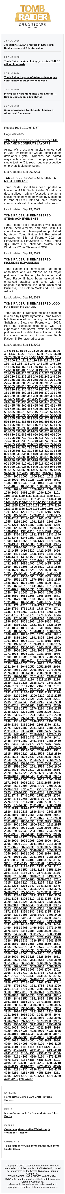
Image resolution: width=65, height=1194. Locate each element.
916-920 (44, 463)
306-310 (21, 386)
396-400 (55, 395)
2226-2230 (44, 698)
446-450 (55, 402)
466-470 (44, 405)
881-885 (21, 460)
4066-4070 (54, 1037)
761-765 (32, 444)
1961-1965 (37, 650)
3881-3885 (20, 1005)
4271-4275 (37, 1075)
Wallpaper (10, 1132)
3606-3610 (37, 953)
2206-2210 (37, 695)
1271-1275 (11, 524)
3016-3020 (54, 843)
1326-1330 (20, 534)
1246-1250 (44, 518)
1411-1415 (11, 550)
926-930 (9, 466)
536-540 (32, 415)
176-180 (9, 370)
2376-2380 (20, 727)
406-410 (21, 399)
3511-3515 (11, 937)
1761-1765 (11, 615)
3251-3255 (20, 889)
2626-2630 (37, 773)
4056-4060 (20, 1037)
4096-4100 (37, 1043)
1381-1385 (27, 544)
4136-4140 (54, 1050)
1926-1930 (37, 644)
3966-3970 (11, 1021)
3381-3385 (44, 911)
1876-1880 (44, 634)
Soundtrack (19, 1113)
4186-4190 (44, 1059)
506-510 (21, 412)
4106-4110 (11, 1046)
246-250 (55, 376)
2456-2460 (54, 740)
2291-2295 (27, 711)
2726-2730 (20, 792)
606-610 (21, 424)
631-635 (21, 428)
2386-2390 (54, 727)
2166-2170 (20, 689)
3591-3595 (44, 950)
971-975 (55, 470)
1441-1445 (54, 553)
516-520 (44, 412)
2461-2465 (11, 744)
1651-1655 (54, 592)
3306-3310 (27, 898)
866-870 (44, 457)
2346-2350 (37, 721)
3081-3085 (37, 856)
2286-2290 (11, 711)
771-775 (55, 444)
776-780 (9, 447)
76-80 (16, 357)
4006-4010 (27, 1027)
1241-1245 (27, 518)
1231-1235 (54, 515)
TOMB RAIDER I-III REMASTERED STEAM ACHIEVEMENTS (27, 217)
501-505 (9, 412)
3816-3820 (37, 992)
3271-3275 (27, 892)
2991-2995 (27, 840)
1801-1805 (27, 621)
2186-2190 (27, 692)
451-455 (9, 405)
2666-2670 (54, 779)
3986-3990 (20, 1024)
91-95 (40, 357)
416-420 (44, 399)
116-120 (37, 360)
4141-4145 (11, 1053)
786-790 (32, 447)
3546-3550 (11, 943)
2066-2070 (37, 669)
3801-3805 (44, 988)
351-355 (9, 392)
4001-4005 (11, 1027)
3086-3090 (54, 856)
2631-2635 (54, 773)
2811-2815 (11, 808)
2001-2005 (54, 656)
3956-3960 (37, 1017)
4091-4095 (20, 1043)
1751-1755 (37, 611)
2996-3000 (44, 840)
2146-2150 (11, 686)
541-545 (44, 415)
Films (55, 1113)
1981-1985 (44, 653)
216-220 (44, 373)
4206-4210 (54, 1063)
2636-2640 (11, 776)
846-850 (55, 453)
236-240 (32, 376)
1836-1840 (27, 627)
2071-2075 (54, 669)
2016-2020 (44, 660)
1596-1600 (44, 582)
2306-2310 (20, 715)
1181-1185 (11, 508)
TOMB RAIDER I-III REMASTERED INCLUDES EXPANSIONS (27, 261)
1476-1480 (54, 560)
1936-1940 (11, 647)
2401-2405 (44, 731)
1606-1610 (20, 586)
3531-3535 (20, 940)
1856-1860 (37, 631)
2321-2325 (11, 718)
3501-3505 (37, 934)
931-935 (21, 466)
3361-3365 (37, 908)
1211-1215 (44, 511)
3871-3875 (44, 1001)
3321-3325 (20, 901)
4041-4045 (27, 1034)
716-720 (44, 437)
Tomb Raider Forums (17, 1145)
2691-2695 (20, 785)
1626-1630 (27, 589)
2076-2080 (11, 673)
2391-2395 (11, 731)
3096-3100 (27, 860)
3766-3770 (44, 982)
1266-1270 (54, 521)
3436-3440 (54, 921)
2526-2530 (54, 753)
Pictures (47, 1096)
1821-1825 (37, 624)
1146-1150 (25, 502)
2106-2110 (54, 676)
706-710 (21, 437)
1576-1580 (37, 579)
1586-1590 (11, 582)
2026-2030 (20, 663)
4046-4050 (44, 1034)
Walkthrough (42, 1129)
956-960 (21, 470)
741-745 (44, 441)
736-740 (32, 441)
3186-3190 (37, 876)
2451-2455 (37, 740)
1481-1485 (11, 563)
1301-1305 (54, 528)
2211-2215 (54, 695)
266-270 (44, 379)
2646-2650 (44, 776)
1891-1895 (37, 637)
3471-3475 (54, 927)
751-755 (9, 444)
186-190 (32, 370)
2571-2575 (27, 763)
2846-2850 (11, 814)
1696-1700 (27, 602)
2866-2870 (20, 818)
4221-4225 (44, 1066)
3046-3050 (37, 850)
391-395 (44, 395)
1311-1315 (27, 531)
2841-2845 (54, 811)
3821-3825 (54, 992)
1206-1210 (27, 511)
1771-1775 (44, 615)
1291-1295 (20, 528)
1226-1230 (37, 515)
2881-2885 (11, 821)
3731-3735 (44, 976)
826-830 (9, 453)
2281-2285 (54, 708)
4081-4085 (44, 1040)
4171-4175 (54, 1056)
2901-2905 (20, 824)
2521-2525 (37, 753)
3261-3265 (54, 889)
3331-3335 (54, 901)
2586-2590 (20, 766)
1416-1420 (27, 550)
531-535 (21, 415)
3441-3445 (11, 924)
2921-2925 (27, 827)
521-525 (55, 412)
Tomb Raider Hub (41, 1145)
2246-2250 (54, 702)
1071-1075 (20, 489)
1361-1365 (20, 540)
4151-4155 (44, 1053)
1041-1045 (37, 482)
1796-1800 (11, 621)
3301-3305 (11, 898)
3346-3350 (44, 905)
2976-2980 (37, 837)
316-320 (44, 386)
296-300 (55, 383)
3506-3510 (54, 934)
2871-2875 (37, 818)
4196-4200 (20, 1063)
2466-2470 (27, 744)
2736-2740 (54, 792)
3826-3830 (11, 995)
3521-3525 (44, 937)
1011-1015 (54, 476)
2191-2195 (44, 692)
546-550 (55, 415)
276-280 (9, 383)
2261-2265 (44, 705)
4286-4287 (26, 1079)
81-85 (24, 357)
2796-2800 (20, 805)
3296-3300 (54, 895)
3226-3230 (54, 882)
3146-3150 (20, 869)
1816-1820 (20, 624)
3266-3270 (11, 892)
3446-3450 (27, 924)
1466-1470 (20, 560)
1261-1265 (37, 521)
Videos (47, 1113)
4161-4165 (20, 1056)
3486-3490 (44, 930)
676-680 (9, 434)
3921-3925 (37, 1011)
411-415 (32, 399)
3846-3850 (20, 998)
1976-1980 (27, 653)
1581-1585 (54, 579)
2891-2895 (44, 821)
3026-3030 (27, 847)
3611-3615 (54, 953)
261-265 (32, 379)
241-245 (44, 376)
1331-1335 (37, 534)
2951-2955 (11, 834)
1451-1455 (27, 557)
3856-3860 (54, 998)
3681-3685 (54, 966)
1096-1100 (44, 492)
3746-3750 (37, 979)
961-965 (32, 470)
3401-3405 (54, 914)
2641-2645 (27, 776)
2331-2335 (44, 718)
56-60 (39, 354)
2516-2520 (20, 753)
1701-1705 (44, 602)
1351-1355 (44, 537)
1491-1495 (44, 563)
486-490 (32, 408)
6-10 (12, 350)
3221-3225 (37, 882)
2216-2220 (11, 698)
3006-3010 (20, 843)
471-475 (55, 405)
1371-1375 (54, 540)
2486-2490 (37, 747)
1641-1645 (20, 592)
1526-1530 (44, 569)
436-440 (32, 402)
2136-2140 (37, 682)
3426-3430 (20, 921)
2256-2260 (27, 705)
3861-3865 (11, 1001)
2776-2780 (11, 802)
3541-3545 (54, 940)
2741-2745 (11, 795)
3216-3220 (20, 882)
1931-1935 (54, 644)
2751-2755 (44, 795)
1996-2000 (37, 656)
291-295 (44, 383)
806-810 (21, 450)
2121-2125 (44, 679)
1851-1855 (20, 631)
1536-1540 (20, 573)
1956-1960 (20, 650)
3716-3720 (54, 972)
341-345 (44, 389)
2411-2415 (20, 734)
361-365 (32, 392)
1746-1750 (20, 611)
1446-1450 (11, 557)
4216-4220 (27, 1066)
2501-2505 (27, 750)
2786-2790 (44, 802)
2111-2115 (11, 679)
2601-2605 (11, 769)
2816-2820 (27, 808)
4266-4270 (20, 1075)
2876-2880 (54, 818)
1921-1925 (20, 644)
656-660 (21, 431)
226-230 (9, 376)
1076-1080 (37, 489)
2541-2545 (44, 756)
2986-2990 (11, 840)
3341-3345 (27, 905)
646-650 (55, 428)
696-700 (55, 434)
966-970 (44, 470)
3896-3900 (11, 1008)
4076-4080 (27, 1040)
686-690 (32, 434)
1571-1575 (20, 579)
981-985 (22, 473)
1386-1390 (44, 544)
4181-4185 (27, 1059)
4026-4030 (37, 1030)
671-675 (55, 431)
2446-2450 (20, 740)
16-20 (27, 350)
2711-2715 (27, 789)
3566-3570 (20, 947)
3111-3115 (20, 863)
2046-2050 (27, 666)
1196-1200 (54, 508)
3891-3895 (54, 1005)
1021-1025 (27, 479)
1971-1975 (11, 653)
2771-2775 (54, 798)
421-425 (55, 399)
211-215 (32, 373)
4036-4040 (11, 1034)
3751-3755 (54, 979)
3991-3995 (37, 1024)
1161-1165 (11, 505)
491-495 (44, 408)
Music (8, 1113)
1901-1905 (11, 640)
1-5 (6, 350)
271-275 (55, 379)
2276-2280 (37, 708)
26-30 (44, 350)
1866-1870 (11, 634)
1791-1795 (54, 618)
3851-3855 (37, 998)
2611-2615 (44, 769)
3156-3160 (54, 869)
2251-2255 (11, 705)
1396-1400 (20, 547)
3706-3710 (20, 972)
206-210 (21, 373)
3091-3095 (11, 860)
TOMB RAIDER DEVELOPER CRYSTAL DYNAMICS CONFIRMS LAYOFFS (31, 142)
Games (24, 1096)
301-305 (9, 386)
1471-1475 (37, 560)
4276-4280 (54, 1075)
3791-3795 (11, 988)
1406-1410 (54, 547)
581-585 (21, 421)
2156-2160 (44, 686)
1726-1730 (11, 608)
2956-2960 (27, 834)
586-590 (32, 421)
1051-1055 (11, 486)
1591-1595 (27, 582)
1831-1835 (11, 627)
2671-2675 (11, 782)
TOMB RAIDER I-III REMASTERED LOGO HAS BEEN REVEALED (32, 305)
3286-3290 (20, 895)
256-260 (21, 379)
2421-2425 (54, 734)
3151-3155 (37, 869)
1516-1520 (11, 569)
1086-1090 (11, 492)
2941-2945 (37, 831)
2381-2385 (37, 727)
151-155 (9, 366)
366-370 (44, 392)
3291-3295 (37, 895)
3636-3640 (20, 959)
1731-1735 (27, 608)
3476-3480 (11, 930)
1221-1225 (20, 515)
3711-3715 (37, 972)
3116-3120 (37, 863)
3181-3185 (20, 876)
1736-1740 (44, 608)
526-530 (9, 415)
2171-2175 (37, 689)
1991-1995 (20, 656)
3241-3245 (44, 885)
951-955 (9, 470)
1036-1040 (20, 482)
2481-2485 (20, 747)
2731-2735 (37, 792)
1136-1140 (54, 499)
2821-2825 (44, 808)
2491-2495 (54, 747)
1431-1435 (20, 553)
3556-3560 (44, 943)
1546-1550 (54, 573)
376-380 (9, 395)
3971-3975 (27, 1021)
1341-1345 (11, 537)
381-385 (21, 395)
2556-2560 (37, 760)
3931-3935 (11, 1014)
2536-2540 (27, 756)
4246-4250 (11, 1072)
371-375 (55, 392)
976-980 (9, 473)
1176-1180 (54, 505)
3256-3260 (37, 889)
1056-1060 (27, 486)
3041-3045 (20, 850)
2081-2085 (27, 673)
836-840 (32, 453)
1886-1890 (20, 637)
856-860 (21, 457)
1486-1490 (27, 563)
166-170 (44, 366)
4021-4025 (20, 1030)
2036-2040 (54, 663)
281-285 (21, 383)
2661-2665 (37, 779)
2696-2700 (37, 785)
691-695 (44, 434)
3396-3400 (37, 914)
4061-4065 (37, 1037)
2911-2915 (54, 824)
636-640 (32, 428)
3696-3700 (44, 969)
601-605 (9, 424)
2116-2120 (27, 679)
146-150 (55, 363)
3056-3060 (11, 853)
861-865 (32, 457)
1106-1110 (18, 495)
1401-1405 (37, 547)
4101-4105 (54, 1043)
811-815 (32, 450)
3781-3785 (37, 985)
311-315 (32, 386)
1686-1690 (54, 598)
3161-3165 (11, 872)
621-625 (55, 424)
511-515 (32, 412)
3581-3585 (11, 950)
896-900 (55, 460)
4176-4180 (11, 1059)
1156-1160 (54, 502)
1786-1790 (37, 618)
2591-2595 (37, 766)
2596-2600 (54, 766)
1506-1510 (37, 566)
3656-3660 (27, 963)
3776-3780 (20, 985)
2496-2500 (11, 750)
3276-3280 (44, 892)
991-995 (47, 473)
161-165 (32, 366)
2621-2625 (20, 773)
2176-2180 (54, 689)
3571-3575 (37, 947)
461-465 (32, 405)
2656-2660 (20, 779)
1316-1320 (44, 531)
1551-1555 (11, 576)
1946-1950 (44, 647)
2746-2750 (27, 795)
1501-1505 (20, 566)
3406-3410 (11, 918)
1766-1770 (27, 615)
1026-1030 (44, 479)
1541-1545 (37, 573)
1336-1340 (54, 534)
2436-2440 (44, 737)
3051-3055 (54, 850)
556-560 (21, 418)
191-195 (44, 370)
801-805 (9, 450)
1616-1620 (54, 586)
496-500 (55, 408)
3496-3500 (20, 934)
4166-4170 (37, 1056)
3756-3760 (11, 982)
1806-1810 (44, 621)
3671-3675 (20, 966)
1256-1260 (20, 521)
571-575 (55, 418)
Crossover (10, 1129)
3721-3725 (11, 976)
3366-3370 (54, 908)
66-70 (57, 354)
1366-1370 (37, 540)
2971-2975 (20, 837)
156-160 (21, 366)
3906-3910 (44, 1008)
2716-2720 (44, 789)
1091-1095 (28, 492)
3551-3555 (27, 943)
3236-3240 (27, 885)
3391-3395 (20, 914)
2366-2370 (44, 724)
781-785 (21, 447)
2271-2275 (20, 708)
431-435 (21, 402)
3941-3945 (44, 1014)
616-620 (44, 424)
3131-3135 (27, 866)
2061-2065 (20, 669)
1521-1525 (27, 569)
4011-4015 (44, 1027)
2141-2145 (54, 682)
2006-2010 (11, 660)
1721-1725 (54, 605)
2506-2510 (44, 750)
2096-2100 (20, 676)
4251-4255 (27, 1072)
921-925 (55, 463)
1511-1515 (54, 566)
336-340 (32, 389)
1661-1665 (27, 595)
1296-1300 (37, 528)
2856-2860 (44, 814)
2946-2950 (54, 831)
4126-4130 (20, 1050)
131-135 (16, 363)
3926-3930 (54, 1011)
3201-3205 (27, 879)
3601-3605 (20, 953)
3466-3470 (37, 927)
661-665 (32, 431)
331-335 (21, 389)
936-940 (32, 466)
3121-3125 (54, 863)
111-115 (26, 360)
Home (7, 1096)
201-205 (9, 373)
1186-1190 (25, 508)
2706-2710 (11, 789)
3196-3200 (11, 879)
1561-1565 (44, 576)
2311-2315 (37, 715)
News (15, 1096)
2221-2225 (27, 698)
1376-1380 (11, 544)
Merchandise (26, 1129)
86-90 (32, 357)
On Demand (34, 1113)
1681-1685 (37, 598)
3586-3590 (27, 950)
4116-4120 (44, 1046)
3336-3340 (11, 905)
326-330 (9, 389)
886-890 (32, 460)
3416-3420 (44, 918)
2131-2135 (20, 682)
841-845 (44, 453)
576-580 (9, 421)
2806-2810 (54, 805)
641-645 (44, 428)
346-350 (55, 389)
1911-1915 (44, 640)
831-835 (21, 453)
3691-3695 (27, 969)
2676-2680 (27, 782)
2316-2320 (54, 715)
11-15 (19, 350)
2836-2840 (37, 811)
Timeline (22, 1132)
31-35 (52, 350)
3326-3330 (37, 901)
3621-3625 (27, 956)
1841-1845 (44, 627)
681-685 (21, 434)
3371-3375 (11, 911)
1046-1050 (54, 482)
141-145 (42, 363)
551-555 (9, 418)
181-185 (21, 370)
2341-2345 (20, 721)
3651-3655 (11, 963)
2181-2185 (11, 692)
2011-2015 (27, 660)
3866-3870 (27, 1001)
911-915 (32, 463)
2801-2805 (37, 805)
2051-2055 (44, 666)
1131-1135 (37, 499)
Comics (9, 1100)
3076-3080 (20, 856)
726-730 (9, 441)
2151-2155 (27, 686)
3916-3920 (20, 1011)
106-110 (15, 360)
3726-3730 (27, 976)
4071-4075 (11, 1040)
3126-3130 (11, 866)
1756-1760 (54, 611)
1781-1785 (20, 618)
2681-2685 (44, 782)
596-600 (55, 421)
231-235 (21, 376)
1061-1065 (44, 486)
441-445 (44, 402)
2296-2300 (44, 711)
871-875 (55, 457)
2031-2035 (37, 663)
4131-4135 (37, 1050)
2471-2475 (44, 744)
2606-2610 (27, 769)
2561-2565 (54, 760)
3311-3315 (44, 898)
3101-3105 (44, 860)
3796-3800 (27, 988)
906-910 (21, 463)
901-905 (9, 463)
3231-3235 (11, 885)
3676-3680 (37, 966)
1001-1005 (20, 476)
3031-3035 (44, 847)
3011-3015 (37, 843)
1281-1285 (44, 524)
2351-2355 (54, 721)
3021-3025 (11, 847)
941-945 (44, 466)
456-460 (21, 405)
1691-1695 (11, 602)
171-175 (55, 366)
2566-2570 (11, 763)
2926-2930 (44, 827)
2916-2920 (11, 827)
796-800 (55, 447)
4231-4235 (20, 1069)
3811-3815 (20, 992)
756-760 (21, 444)
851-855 (9, 457)
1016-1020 (11, 479)
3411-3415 (27, 918)
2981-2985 (54, 837)
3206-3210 (44, 879)
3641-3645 (37, 959)
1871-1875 (27, 634)
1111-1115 (32, 495)
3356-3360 (20, 908)
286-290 (32, 383)
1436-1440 (37, 553)
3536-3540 (37, 940)
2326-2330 (27, 718)
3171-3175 (44, 872)
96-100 (49, 357)
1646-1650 (37, 592)
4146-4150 (27, 1053)
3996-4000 (54, 1024)
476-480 (9, 408)
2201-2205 (20, 695)
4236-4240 (37, 1069)
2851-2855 (27, 814)
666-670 (44, 431)
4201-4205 (37, 1063)
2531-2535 (11, 756)
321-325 (55, 386)
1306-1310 (11, 531)
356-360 (21, 392)
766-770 (44, 444)
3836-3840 (44, 995)
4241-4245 (54, 1069)
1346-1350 (27, 537)
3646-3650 (54, 959)
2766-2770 (37, 798)
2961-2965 (44, 834)
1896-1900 (54, 637)
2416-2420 (37, 734)
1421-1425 (44, 550)
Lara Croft (35, 1096)
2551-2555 (20, 760)
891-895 (44, 460)
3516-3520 (27, 937)
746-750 (55, 441)
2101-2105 (37, 676)
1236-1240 (11, 518)
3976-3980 (44, 1021)
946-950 (55, 466)
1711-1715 (20, 605)
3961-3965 (54, 1017)
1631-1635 (44, 589)
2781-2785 (27, 802)
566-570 (44, 418)
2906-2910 (37, 824)
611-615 (32, 424)
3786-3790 (54, 985)
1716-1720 (37, 605)
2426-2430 (11, 737)
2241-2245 (37, 702)
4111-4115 (27, 1046)
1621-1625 (11, 589)
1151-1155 (39, 502)
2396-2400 (27, 731)
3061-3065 (27, 853)
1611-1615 (37, 586)
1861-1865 (54, 631)
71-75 (8, 357)
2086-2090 (44, 673)
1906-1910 (27, 640)
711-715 (32, 437)
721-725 (55, 437)
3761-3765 (27, 982)
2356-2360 (11, 724)
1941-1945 (27, 647)
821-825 (55, 450)
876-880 (9, 460)
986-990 (35, 473)
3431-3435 (37, 921)
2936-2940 (20, 831)
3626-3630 (44, 956)
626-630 (9, 428)
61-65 (48, 354)
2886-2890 (27, 821)
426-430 (9, 402)
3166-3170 (27, 872)
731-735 (21, 441)
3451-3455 (44, 924)
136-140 (29, 363)
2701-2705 (54, 785)
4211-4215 (11, 1066)
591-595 (44, 421)
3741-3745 (20, 979)
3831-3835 (27, 995)
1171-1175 (39, 505)
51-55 (30, 354)
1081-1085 (54, 489)
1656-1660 (11, 595)
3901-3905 (27, 1008)
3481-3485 (27, 930)
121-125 (49, 360)
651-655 (9, 431)
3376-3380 (27, 911)
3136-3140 (44, 866)
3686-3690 (11, 969)
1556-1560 (27, 576)
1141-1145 (11, 502)
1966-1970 (54, 650)
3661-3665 (44, 963)
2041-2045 (11, 666)
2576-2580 (44, 763)
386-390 (32, 395)
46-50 (21, 354)
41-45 (12, 354)
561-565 (32, 418)
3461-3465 (20, 927)
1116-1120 (46, 495)
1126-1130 (20, 499)
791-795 (44, 447)
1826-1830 (54, 624)
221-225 (55, 373)
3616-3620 (11, 956)
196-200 (55, 370)
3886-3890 (37, 1005)
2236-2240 (20, 702)
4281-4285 (11, 1079)
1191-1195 (39, 508)
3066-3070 (44, 853)
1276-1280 (27, 524)
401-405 (9, 399)
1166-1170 (25, 505)
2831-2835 (20, 811)
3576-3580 (54, 947)
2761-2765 (20, 798)
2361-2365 (27, 724)
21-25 (35, 350)
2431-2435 (27, 737)
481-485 (21, 408)
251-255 (9, 379)
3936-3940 (27, 1014)
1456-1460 (44, 557)
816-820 (44, 450)
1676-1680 (20, 598)
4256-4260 (44, 1072)
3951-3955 (20, 1017)
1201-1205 (11, 511)
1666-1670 (44, 595)
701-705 (9, 437)
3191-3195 (54, 876)
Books (8, 1116)
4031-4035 (54, 1030)
